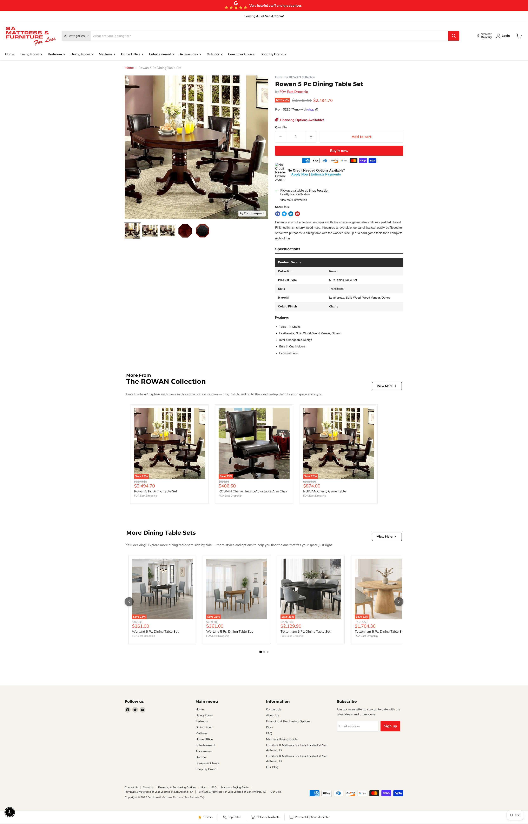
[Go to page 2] (264, 652)
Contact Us (273, 709)
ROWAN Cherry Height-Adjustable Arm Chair (253, 491)
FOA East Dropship (293, 91)
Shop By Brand (272, 54)
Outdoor (213, 54)
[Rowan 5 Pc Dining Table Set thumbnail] (132, 231)
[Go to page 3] (268, 652)
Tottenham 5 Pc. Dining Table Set (305, 631)
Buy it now (339, 150)
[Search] (453, 36)
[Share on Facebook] (277, 213)
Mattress (106, 54)
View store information (293, 200)
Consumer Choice (241, 54)
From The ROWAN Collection (295, 77)
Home (9, 54)
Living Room (30, 54)
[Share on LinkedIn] (290, 213)
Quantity (281, 127)
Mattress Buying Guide (281, 739)
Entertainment (160, 54)
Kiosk (269, 727)
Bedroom (55, 54)
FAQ (269, 733)
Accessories (189, 54)
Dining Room (81, 54)
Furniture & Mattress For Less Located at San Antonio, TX (159, 792)
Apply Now (299, 174)
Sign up (390, 726)
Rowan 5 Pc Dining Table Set (155, 491)
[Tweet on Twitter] (284, 213)
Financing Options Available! (301, 120)
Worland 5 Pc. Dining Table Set (155, 631)
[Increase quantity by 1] (311, 136)
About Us (272, 715)
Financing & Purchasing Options (288, 721)
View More (384, 386)
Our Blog (272, 767)
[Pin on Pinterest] (297, 213)
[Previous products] (129, 601)
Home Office (131, 54)
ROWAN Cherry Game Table (324, 491)
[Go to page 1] (260, 652)
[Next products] (398, 601)
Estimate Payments (326, 174)
